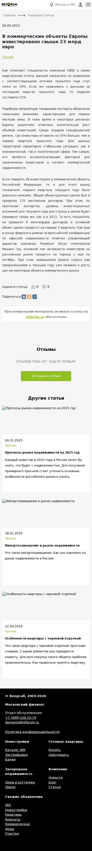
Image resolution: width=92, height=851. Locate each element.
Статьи (55, 787)
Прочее (7, 57)
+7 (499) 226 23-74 (20, 717)
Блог (52, 782)
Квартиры (13, 814)
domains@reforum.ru (22, 722)
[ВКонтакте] (24, 296)
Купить (55, 750)
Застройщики (16, 755)
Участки (12, 833)
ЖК (8, 805)
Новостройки (16, 810)
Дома (9, 829)
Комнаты (12, 819)
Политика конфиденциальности (32, 732)
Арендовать (59, 755)
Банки (10, 759)
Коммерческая (17, 824)
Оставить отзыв (46, 376)
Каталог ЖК (15, 750)
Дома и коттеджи (20, 782)
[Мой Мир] (34, 296)
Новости (56, 777)
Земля (10, 787)
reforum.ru (35, 317)
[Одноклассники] (29, 296)
